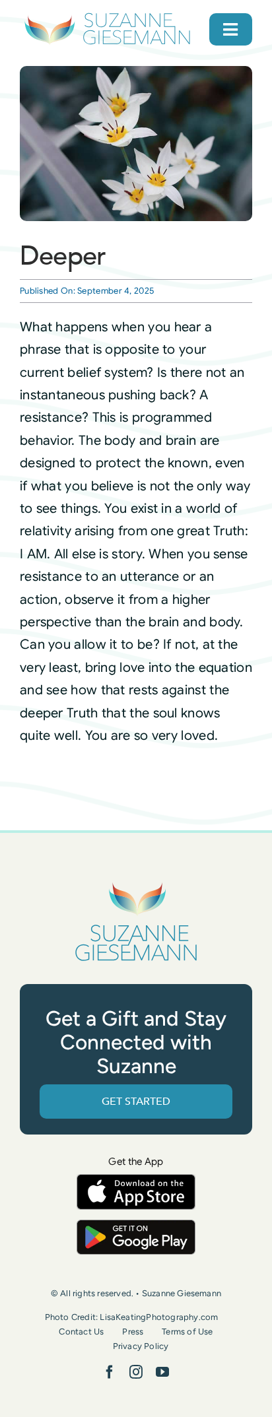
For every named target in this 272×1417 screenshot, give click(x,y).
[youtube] (162, 1372)
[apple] (136, 1180)
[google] (136, 1226)
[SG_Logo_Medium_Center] (136, 882)
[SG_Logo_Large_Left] (107, 16)
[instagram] (136, 1372)
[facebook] (109, 1372)
